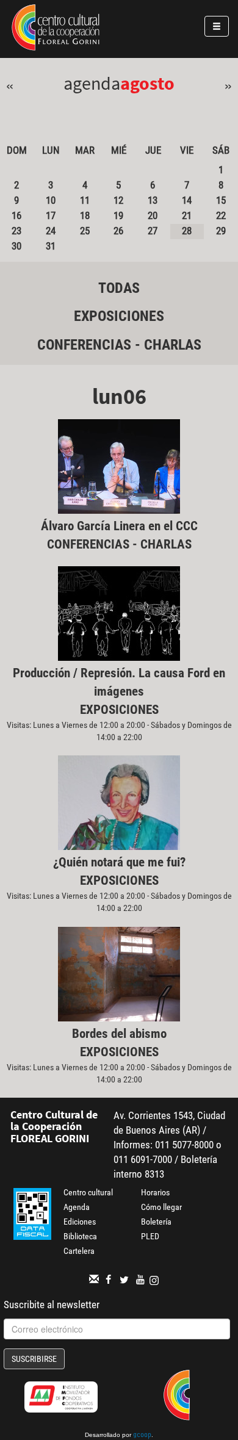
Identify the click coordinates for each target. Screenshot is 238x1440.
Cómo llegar (161, 1207)
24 (51, 231)
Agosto (147, 83)
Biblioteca (80, 1236)
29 (221, 231)
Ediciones (79, 1221)
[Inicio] (55, 29)
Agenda (76, 1207)
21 (187, 215)
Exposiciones (119, 316)
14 (187, 200)
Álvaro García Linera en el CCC (119, 526)
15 (221, 200)
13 (152, 200)
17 (51, 215)
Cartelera (79, 1251)
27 (152, 231)
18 (85, 215)
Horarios (155, 1192)
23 (16, 231)
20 (152, 215)
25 (85, 231)
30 (16, 246)
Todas (119, 288)
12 (118, 200)
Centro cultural (88, 1192)
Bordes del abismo (119, 1033)
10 (51, 200)
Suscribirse (34, 1359)
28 (187, 231)
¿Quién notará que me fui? (119, 862)
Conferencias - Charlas (119, 344)
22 (221, 215)
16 (16, 215)
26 (118, 231)
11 (85, 200)
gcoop (142, 1436)
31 (51, 246)
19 (118, 215)
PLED (150, 1236)
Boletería (156, 1221)
